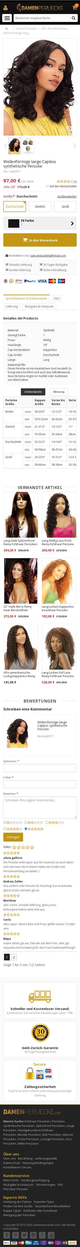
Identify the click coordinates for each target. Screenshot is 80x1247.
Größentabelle (33, 391)
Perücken (58, 1121)
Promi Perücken (28, 1139)
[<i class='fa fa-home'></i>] (8, 28)
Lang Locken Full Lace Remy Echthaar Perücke (58, 674)
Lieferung (12, 306)
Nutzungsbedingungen (38, 1163)
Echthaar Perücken (37, 1121)
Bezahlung (25, 1158)
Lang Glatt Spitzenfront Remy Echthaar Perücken (20, 542)
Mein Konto (11, 1180)
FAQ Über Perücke (15, 1189)
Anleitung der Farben (17, 1202)
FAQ (57, 298)
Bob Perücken (51, 1135)
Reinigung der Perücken (19, 1215)
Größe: (9, 196)
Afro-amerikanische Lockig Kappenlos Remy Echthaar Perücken (19, 676)
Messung (58, 391)
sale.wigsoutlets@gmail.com (48, 255)
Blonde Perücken (29, 1135)
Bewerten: (10, 794)
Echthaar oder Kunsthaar (41, 1211)
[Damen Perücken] (40, 7)
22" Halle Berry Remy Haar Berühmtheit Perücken (18, 610)
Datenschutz (11, 1163)
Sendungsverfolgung (35, 1180)
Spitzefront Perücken (50, 1126)
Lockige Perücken (52, 1139)
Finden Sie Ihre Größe (18, 1206)
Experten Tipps (44, 1202)
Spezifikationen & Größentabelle (26, 298)
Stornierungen (45, 1185)
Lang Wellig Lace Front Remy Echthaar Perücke (58, 542)
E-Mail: (8, 777)
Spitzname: (11, 761)
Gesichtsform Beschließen (52, 1206)
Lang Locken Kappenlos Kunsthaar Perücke (58, 608)
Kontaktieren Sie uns (17, 1167)
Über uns (9, 1158)
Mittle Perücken (28, 1143)
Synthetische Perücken (18, 1126)
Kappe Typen (12, 1211)
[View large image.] (48, 107)
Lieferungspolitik (46, 1158)
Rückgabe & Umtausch (39, 306)
